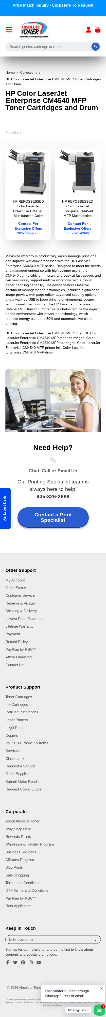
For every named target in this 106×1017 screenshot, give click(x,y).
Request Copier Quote (23, 789)
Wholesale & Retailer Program (29, 844)
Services (12, 751)
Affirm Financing (18, 657)
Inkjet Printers (16, 727)
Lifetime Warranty (19, 626)
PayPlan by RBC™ (20, 649)
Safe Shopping (17, 875)
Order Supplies (17, 774)
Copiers (11, 735)
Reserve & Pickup (20, 603)
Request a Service (20, 766)
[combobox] (53, 47)
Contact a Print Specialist (53, 517)
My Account (15, 580)
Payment (12, 634)
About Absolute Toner (22, 821)
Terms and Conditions (22, 883)
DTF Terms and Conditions (27, 890)
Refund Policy (16, 642)
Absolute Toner (30, 987)
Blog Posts (14, 867)
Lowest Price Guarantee (24, 619)
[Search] (95, 46)
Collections (28, 72)
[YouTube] (38, 962)
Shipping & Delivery (21, 611)
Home (10, 72)
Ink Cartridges (16, 704)
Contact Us (14, 665)
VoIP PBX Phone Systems (26, 743)
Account (88, 30)
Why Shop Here (18, 829)
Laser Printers (16, 720)
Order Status (15, 588)
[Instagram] (31, 962)
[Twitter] (15, 962)
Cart (98, 30)
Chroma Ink (14, 758)
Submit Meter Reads (22, 781)
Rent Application (18, 906)
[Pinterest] (23, 962)
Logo (34, 29)
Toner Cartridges (18, 697)
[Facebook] (7, 962)
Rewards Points (18, 836)
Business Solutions (20, 852)
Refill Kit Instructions (21, 712)
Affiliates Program (19, 860)
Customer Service (20, 595)
